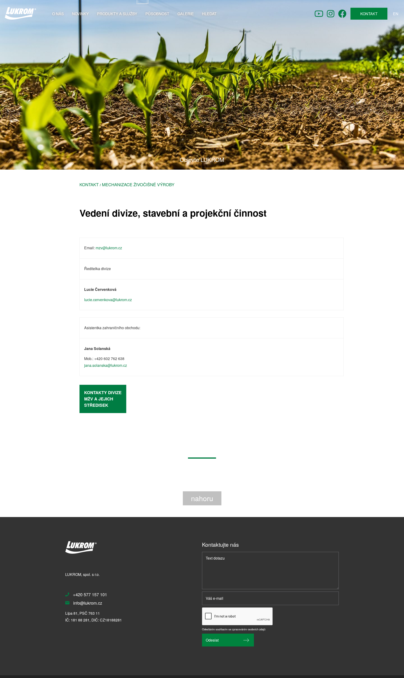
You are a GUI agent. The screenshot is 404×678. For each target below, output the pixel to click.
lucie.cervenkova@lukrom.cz (108, 299)
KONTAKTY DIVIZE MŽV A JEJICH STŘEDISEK (103, 398)
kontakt (369, 13)
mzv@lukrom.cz (109, 247)
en (395, 13)
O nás (58, 13)
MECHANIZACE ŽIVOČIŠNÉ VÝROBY (138, 184)
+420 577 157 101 (90, 594)
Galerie (185, 13)
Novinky (80, 13)
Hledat (209, 13)
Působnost (157, 13)
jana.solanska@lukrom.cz (105, 365)
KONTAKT (89, 184)
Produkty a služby (117, 13)
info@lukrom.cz (87, 603)
